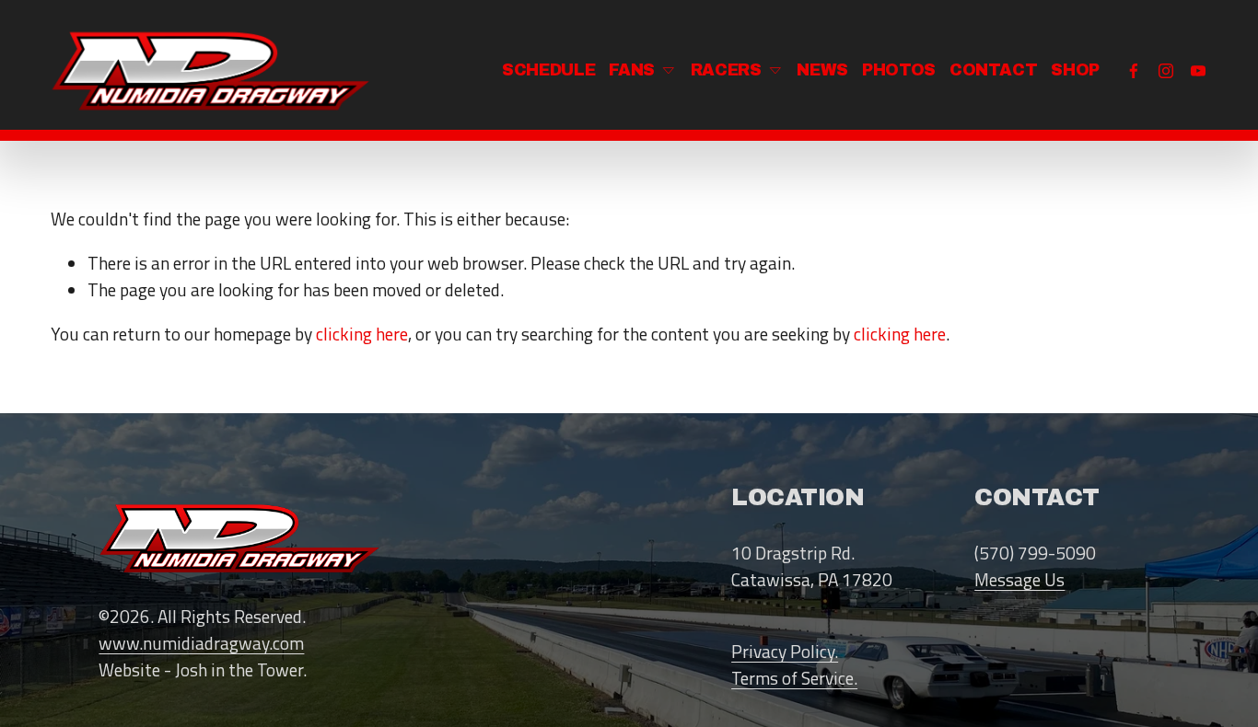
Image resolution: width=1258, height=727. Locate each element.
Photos (899, 70)
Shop (1075, 70)
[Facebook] (1133, 71)
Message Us (1019, 580)
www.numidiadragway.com (201, 643)
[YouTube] (1198, 71)
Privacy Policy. (784, 651)
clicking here (362, 333)
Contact (993, 70)
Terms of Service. (794, 678)
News (822, 70)
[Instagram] (1166, 71)
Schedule (548, 70)
